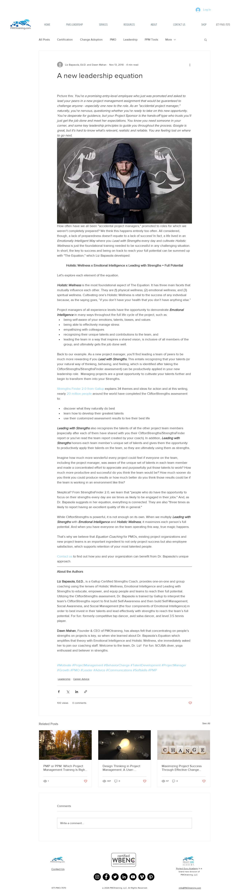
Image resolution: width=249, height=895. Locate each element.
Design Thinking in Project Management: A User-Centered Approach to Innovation (121, 768)
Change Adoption (91, 39)
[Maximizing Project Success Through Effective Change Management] (183, 745)
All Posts (44, 39)
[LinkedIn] (124, 876)
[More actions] (190, 64)
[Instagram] (97, 876)
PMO (113, 39)
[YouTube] (133, 876)
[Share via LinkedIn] (76, 691)
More (168, 39)
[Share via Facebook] (59, 691)
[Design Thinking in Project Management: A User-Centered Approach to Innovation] (124, 745)
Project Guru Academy (187, 868)
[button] (129, 24)
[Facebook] (106, 876)
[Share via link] (85, 691)
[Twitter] (115, 876)
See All (206, 723)
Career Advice (81, 678)
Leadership (130, 39)
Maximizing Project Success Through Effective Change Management (182, 768)
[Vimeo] (141, 876)
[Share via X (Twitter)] (67, 691)
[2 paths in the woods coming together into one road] (65, 745)
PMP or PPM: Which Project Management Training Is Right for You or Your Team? (64, 768)
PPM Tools (151, 39)
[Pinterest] (150, 876)
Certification (65, 39)
